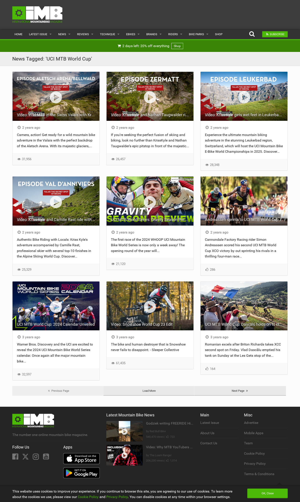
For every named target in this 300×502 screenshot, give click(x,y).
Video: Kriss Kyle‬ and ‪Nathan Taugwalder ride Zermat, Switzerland (152, 114)
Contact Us (208, 443)
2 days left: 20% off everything (151, 46)
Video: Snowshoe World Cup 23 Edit (142, 324)
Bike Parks (196, 34)
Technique (107, 34)
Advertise (251, 423)
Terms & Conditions (259, 474)
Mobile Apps (253, 433)
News (62, 34)
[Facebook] (15, 458)
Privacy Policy (255, 464)
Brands (151, 34)
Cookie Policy (254, 453)
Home (18, 34)
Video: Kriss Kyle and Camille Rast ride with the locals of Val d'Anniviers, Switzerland (58, 219)
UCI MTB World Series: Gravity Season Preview (151, 219)
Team (248, 443)
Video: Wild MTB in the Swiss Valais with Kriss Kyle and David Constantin (58, 114)
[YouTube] (46, 458)
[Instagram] (36, 458)
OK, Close (268, 493)
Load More (149, 390)
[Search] (252, 34)
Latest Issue (38, 34)
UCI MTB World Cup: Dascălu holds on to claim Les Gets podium (246, 324)
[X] (25, 458)
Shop (218, 34)
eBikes (130, 34)
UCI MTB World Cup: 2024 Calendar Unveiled (56, 324)
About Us (207, 433)
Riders (173, 34)
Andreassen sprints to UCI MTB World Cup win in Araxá (246, 219)
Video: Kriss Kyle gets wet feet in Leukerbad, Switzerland (246, 114)
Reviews (83, 34)
